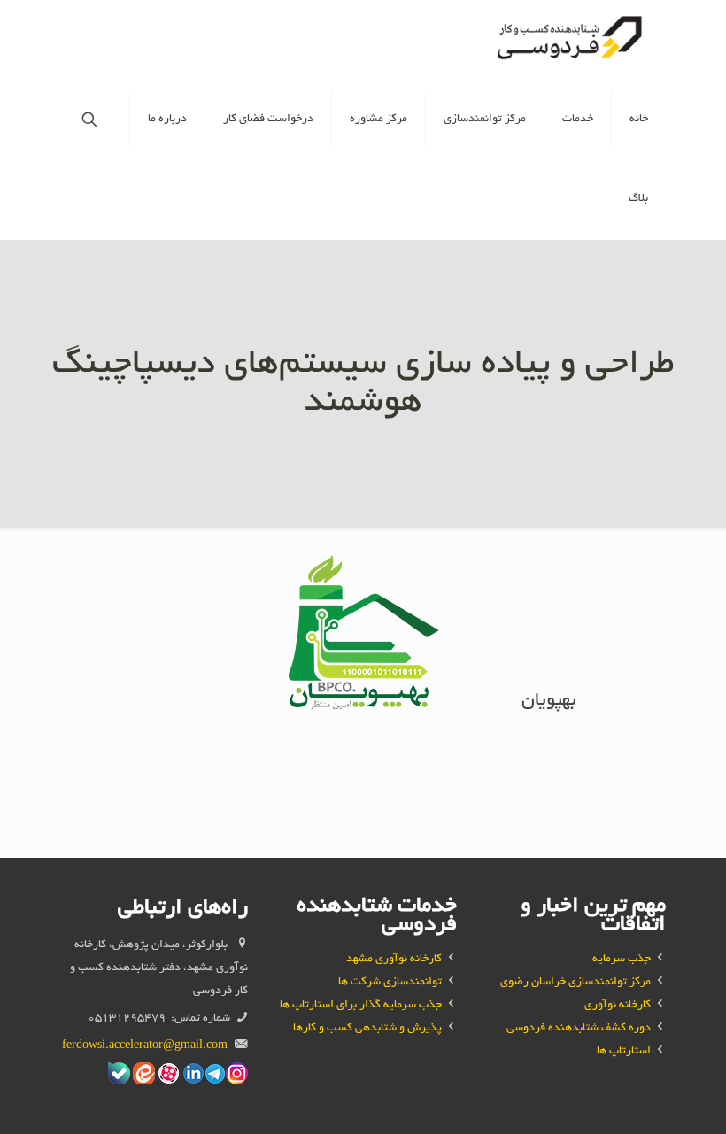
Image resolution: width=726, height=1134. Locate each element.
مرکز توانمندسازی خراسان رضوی (575, 982)
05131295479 (127, 1019)
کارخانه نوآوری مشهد (394, 959)
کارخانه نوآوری (617, 1005)
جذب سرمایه (621, 959)
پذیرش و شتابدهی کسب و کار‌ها (367, 1028)
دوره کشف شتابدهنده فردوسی (578, 1028)
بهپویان (548, 701)
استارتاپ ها (624, 1051)
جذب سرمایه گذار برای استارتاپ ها (361, 1005)
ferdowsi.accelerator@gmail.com (145, 1046)
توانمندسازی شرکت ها (390, 982)
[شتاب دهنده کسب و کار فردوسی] (572, 40)
